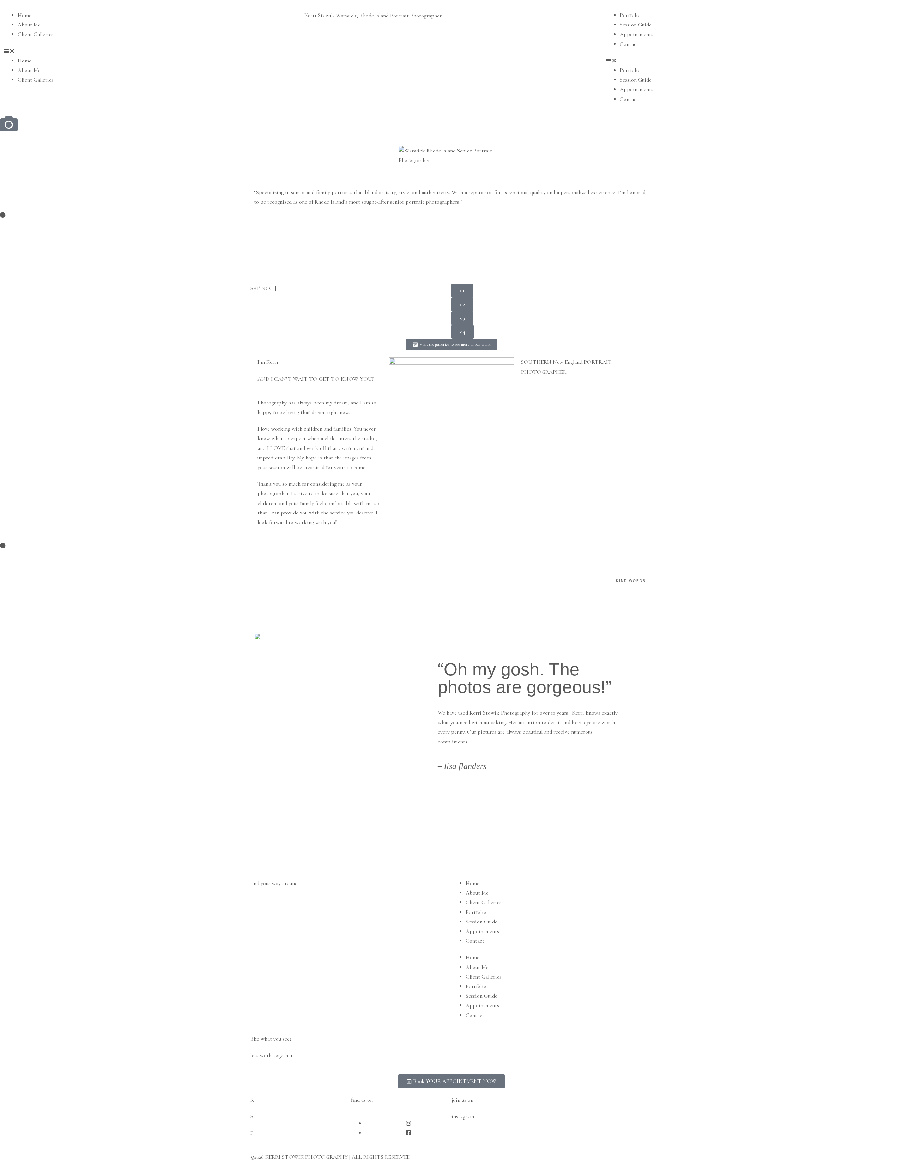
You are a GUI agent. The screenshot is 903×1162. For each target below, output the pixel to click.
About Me (29, 24)
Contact (629, 44)
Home (24, 15)
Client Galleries (36, 34)
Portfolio (630, 15)
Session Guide (636, 24)
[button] (150, 51)
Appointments (636, 34)
